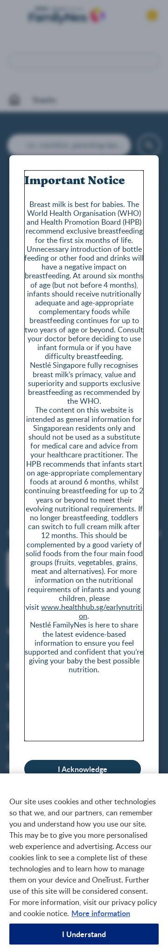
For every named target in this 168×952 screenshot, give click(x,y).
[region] (84, 862)
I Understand (84, 934)
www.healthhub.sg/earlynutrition (91, 611)
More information (100, 913)
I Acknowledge (82, 769)
